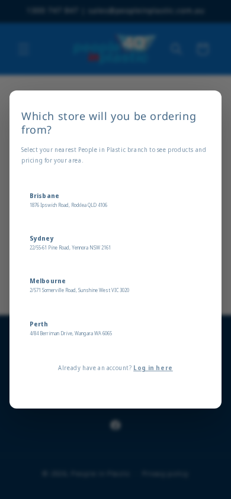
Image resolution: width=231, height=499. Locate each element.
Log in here (153, 368)
